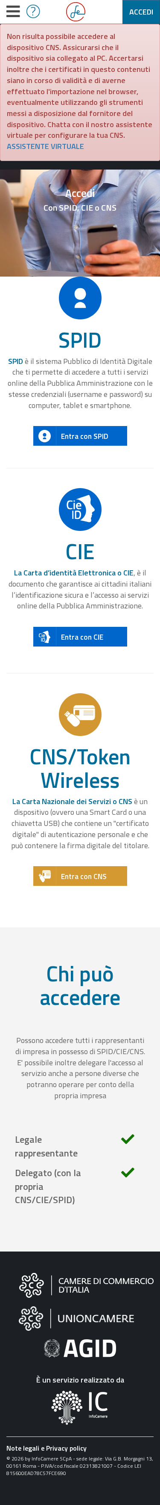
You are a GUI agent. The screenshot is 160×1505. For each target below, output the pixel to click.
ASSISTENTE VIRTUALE (45, 146)
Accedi (141, 12)
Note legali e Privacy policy (46, 1448)
